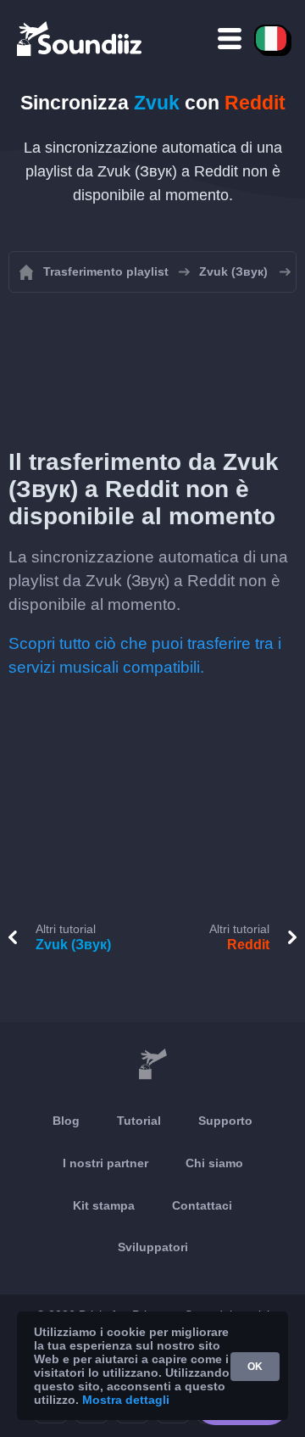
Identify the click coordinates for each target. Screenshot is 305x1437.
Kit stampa (104, 1205)
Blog (66, 1120)
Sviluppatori (153, 1247)
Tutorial (139, 1120)
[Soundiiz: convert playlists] (152, 1065)
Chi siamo (214, 1163)
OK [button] (255, 1367)
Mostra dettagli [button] (125, 1399)
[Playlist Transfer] (80, 38)
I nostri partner (105, 1163)
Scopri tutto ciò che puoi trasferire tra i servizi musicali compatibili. (144, 655)
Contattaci (202, 1205)
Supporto (225, 1120)
